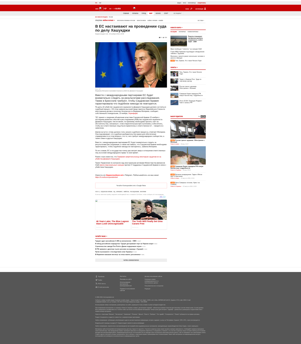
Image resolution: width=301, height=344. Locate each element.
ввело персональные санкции (112, 165)
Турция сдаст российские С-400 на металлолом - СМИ (118, 241)
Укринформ (132, 113)
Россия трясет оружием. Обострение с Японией (188, 87)
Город (144, 13)
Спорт (166, 13)
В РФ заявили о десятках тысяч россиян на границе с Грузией (121, 249)
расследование (134, 191)
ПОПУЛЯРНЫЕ (192, 3)
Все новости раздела (101, 17)
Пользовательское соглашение (154, 285)
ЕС (99, 191)
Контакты (123, 276)
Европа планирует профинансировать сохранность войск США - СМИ (195, 39)
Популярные (182, 32)
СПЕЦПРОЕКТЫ (202, 3)
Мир (150, 13)
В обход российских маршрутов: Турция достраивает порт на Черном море (126, 244)
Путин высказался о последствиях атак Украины (116, 252)
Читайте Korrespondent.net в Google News (131, 185)
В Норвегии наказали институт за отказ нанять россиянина (119, 254)
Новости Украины (175, 170)
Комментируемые (193, 32)
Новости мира (175, 27)
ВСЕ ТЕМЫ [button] (200, 20)
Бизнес (158, 13)
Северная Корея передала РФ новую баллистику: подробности (191, 94)
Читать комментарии (131, 260)
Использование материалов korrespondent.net (126, 284)
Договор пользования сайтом (153, 276)
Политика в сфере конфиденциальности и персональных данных (151, 281)
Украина (135, 13)
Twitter (100, 280)
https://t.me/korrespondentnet (106, 177)
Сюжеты (173, 67)
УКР (100, 3)
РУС (96, 3)
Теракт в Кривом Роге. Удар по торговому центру (190, 80)
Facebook (101, 276)
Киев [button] (96, 9)
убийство (126, 191)
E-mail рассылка (103, 287)
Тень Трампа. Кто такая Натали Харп (186, 61)
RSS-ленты (102, 283)
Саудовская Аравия (106, 191)
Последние (173, 32)
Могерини (143, 191)
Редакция (147, 288)
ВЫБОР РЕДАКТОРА (176, 116)
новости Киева (141, 20)
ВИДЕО (179, 3)
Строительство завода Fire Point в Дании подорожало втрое (120, 246)
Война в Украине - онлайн (155, 20)
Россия (111, 17)
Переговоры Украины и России (126, 20)
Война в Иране (133, 20)
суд (114, 191)
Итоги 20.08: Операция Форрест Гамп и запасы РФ (190, 101)
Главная (126, 13)
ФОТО (184, 3)
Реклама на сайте (126, 279)
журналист (119, 191)
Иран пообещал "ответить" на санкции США (186, 49)
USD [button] (110, 9)
